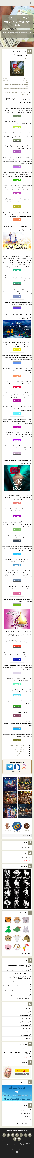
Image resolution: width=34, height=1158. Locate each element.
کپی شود (17, 116)
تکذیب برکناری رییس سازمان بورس (22, 998)
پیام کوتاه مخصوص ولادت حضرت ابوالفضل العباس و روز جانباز (16, 89)
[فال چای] (25, 811)
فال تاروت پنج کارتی (25, 1018)
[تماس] (12, 1135)
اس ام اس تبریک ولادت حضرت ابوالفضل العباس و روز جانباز (17, 21)
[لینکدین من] (15, 1139)
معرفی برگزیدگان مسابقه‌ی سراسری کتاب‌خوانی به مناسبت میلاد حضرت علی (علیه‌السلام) (17, 977)
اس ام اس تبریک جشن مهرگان (21, 749)
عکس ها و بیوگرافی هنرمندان (23, 1123)
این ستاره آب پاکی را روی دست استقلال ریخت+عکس (18, 970)
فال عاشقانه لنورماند (25, 1113)
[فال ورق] (10, 811)
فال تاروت (27, 1038)
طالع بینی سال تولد (26, 953)
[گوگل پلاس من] (4, 1135)
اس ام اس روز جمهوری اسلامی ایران (20, 747)
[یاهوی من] (30, 1135)
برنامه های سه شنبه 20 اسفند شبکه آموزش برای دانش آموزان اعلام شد (18, 991)
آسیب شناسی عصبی (25, 857)
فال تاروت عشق (26, 1032)
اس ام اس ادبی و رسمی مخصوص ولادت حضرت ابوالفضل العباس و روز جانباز (16, 93)
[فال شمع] (10, 798)
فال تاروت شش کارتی (25, 1022)
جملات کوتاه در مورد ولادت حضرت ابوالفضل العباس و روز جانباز (15, 85)
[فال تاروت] (25, 784)
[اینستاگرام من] (17, 1135)
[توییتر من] (8, 1135)
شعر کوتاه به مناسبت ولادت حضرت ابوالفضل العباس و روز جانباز (15, 81)
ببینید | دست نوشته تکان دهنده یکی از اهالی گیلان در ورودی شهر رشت (17, 986)
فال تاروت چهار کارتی (25, 1015)
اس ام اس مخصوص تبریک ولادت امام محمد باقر (17, 745)
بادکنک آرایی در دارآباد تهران (23, 1048)
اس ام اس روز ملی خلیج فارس (21, 754)
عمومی (23, 835)
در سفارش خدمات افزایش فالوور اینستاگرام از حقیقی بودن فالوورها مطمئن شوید (17, 1053)
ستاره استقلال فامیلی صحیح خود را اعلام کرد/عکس (18, 982)
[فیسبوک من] (21, 1135)
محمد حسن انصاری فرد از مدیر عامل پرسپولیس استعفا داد (17, 995)
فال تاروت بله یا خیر (25, 1035)
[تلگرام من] (25, 1135)
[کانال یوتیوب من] (19, 1139)
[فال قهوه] (25, 798)
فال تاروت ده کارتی (25, 1028)
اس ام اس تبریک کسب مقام (22, 752)
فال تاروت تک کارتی (25, 1008)
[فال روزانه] (10, 784)
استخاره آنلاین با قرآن (25, 847)
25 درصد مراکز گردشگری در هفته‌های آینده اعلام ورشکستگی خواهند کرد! (19, 966)
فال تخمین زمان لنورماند (24, 1110)
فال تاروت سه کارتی (25, 1012)
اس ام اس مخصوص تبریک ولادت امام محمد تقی (18, 756)
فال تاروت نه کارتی (25, 1025)
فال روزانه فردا (26, 1120)
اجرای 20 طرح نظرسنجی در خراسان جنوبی (21, 973)
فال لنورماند (27, 1116)
